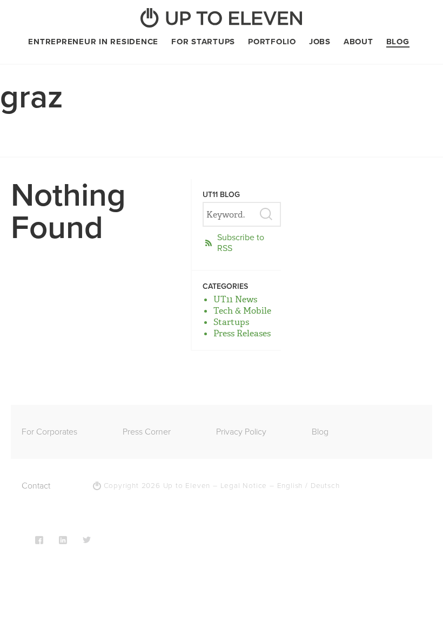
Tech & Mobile (242, 310)
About (358, 41)
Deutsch (325, 486)
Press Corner (147, 431)
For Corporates (49, 431)
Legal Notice (243, 486)
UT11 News (235, 299)
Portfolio (272, 41)
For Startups (203, 41)
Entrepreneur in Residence (93, 41)
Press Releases (242, 333)
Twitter (87, 540)
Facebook (39, 540)
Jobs (320, 41)
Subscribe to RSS (240, 243)
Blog (398, 41)
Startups (231, 322)
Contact (36, 485)
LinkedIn (63, 540)
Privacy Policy (241, 431)
